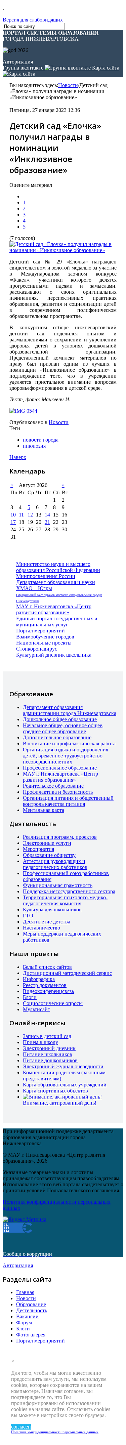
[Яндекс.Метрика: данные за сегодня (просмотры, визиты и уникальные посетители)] (24, 1219)
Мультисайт (36, 1009)
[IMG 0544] (23, 411)
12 (30, 515)
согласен (21, 1427)
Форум (24, 1322)
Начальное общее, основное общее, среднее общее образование (63, 728)
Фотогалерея (30, 1334)
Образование (31, 1304)
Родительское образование (53, 786)
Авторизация (18, 62)
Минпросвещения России (45, 576)
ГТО (28, 915)
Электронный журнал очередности (63, 1066)
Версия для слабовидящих (33, 20)
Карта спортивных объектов (55, 1090)
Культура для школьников (52, 909)
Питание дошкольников (50, 1060)
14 (47, 515)
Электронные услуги (47, 843)
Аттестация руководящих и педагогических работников (55, 864)
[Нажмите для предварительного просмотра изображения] (63, 250)
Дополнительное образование (57, 737)
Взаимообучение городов (45, 636)
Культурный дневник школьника (53, 655)
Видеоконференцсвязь (48, 991)
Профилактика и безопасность (58, 792)
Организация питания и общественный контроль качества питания (68, 801)
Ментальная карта (43, 810)
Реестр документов (45, 985)
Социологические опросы (53, 1003)
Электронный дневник (49, 1048)
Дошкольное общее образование (60, 719)
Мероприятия (38, 849)
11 (21, 515)
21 (47, 522)
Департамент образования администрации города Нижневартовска (69, 710)
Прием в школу (40, 1042)
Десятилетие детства (46, 921)
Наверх (17, 457)
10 (13, 515)
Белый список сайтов (47, 967)
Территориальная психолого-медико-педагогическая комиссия (65, 900)
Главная (25, 1292)
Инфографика (39, 979)
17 (13, 522)
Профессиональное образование (60, 768)
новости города (40, 440)
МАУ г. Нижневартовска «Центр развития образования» (53, 609)
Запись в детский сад (47, 1036)
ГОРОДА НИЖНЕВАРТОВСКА (51, 36)
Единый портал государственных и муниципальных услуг (56, 621)
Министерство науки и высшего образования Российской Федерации (58, 567)
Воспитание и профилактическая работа (69, 743)
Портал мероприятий (40, 630)
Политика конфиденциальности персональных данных (54, 1432)
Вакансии (27, 1316)
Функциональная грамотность (57, 885)
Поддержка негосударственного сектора (69, 891)
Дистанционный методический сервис (67, 973)
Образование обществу (49, 855)
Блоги (30, 997)
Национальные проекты (44, 643)
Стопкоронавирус (36, 649)
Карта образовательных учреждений (65, 1084)
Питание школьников (47, 1054)
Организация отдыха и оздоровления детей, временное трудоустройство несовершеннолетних (65, 756)
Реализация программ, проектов (60, 837)
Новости (68, 85)
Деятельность (31, 1310)
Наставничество (41, 928)
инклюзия (34, 446)
